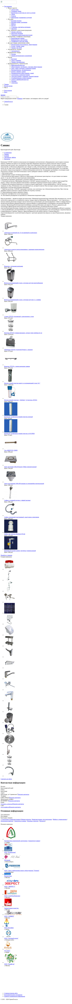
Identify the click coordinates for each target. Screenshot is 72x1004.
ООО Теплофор (9, 927)
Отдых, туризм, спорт (17, 46)
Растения (14, 59)
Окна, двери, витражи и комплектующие (23, 68)
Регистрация (8, 90)
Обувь (13, 14)
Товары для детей (16, 47)
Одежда (13, 16)
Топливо (13, 81)
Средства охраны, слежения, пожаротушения (24, 76)
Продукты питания (17, 33)
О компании (8, 152)
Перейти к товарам (6, 555)
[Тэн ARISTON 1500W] (10, 448)
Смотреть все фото (6, 779)
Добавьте (19, 98)
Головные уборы (16, 11)
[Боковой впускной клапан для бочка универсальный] (10, 549)
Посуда (13, 25)
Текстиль (14, 28)
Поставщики (8, 6)
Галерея (6, 156)
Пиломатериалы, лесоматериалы (21, 70)
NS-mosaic (7, 860)
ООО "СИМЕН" (9, 916)
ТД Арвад (7, 950)
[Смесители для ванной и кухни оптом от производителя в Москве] (10, 962)
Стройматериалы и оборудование (21, 78)
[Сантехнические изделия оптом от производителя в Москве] (13, 914)
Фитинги (42, 821)
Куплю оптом (8, 86)
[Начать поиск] (18, 97)
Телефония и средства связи (19, 41)
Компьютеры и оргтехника (19, 40)
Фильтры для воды (32, 821)
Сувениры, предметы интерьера (20, 27)
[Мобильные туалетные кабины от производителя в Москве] (12, 885)
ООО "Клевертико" (10, 852)
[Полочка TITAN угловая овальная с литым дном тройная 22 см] (10, 331)
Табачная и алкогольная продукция (21, 35)
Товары (6, 84)
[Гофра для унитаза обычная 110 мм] (10, 532)
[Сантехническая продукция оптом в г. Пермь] (8, 949)
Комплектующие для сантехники (42, 819)
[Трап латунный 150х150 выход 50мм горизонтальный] (10, 465)
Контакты (7, 159)
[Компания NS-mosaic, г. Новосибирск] (13, 858)
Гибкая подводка (26, 819)
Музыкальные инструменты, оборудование (24, 44)
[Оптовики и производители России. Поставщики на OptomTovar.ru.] (9, 3)
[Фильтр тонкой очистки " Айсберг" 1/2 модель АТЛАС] (10, 398)
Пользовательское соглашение (13, 995)
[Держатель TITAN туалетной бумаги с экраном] (10, 348)
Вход (5, 92)
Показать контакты (23, 794)
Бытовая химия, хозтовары (19, 22)
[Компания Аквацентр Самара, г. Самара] (10, 839)
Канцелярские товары (17, 38)
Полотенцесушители (7, 821)
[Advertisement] (36, 119)
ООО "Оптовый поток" (11, 938)
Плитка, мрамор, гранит (18, 71)
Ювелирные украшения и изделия (21, 17)
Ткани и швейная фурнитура (20, 79)
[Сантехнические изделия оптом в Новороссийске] (8, 936)
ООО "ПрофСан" (9, 964)
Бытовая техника (16, 20)
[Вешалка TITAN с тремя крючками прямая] (10, 365)
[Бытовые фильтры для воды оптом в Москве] (7, 874)
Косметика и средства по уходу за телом (23, 13)
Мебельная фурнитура (18, 65)
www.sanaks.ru (5, 807)
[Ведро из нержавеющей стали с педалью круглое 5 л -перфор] (10, 298)
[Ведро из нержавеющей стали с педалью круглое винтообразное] (10, 281)
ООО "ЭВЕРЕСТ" (9, 886)
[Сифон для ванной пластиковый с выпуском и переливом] (10, 515)
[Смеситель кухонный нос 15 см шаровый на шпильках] (10, 231)
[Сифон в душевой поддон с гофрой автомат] (10, 498)
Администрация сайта (11, 993)
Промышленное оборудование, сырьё (22, 73)
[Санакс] (7, 141)
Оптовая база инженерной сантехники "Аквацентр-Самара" (22, 841)
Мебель (13, 24)
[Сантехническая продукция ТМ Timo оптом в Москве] (8, 906)
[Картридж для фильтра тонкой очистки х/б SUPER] (10, 432)
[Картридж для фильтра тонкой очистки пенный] (10, 415)
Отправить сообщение (6, 804)
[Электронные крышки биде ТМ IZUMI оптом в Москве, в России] (8, 851)
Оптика (13, 54)
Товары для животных (18, 62)
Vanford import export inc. (11, 908)
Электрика (14, 82)
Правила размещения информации (14, 996)
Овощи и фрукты (16, 32)
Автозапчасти (15, 51)
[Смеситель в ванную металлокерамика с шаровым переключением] (10, 248)
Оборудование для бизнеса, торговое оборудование (26, 67)
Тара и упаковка (16, 60)
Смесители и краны (20, 821)
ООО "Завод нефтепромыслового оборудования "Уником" (21, 870)
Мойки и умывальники (60, 819)
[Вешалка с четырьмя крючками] (10, 264)
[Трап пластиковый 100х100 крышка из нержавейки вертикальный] (10, 482)
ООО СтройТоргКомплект (12, 896)
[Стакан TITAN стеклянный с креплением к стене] (10, 315)
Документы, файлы (10, 157)
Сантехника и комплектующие (20, 75)
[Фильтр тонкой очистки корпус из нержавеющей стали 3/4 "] (10, 381)
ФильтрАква (8, 876)
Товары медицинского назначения (21, 55)
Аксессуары (14, 9)
